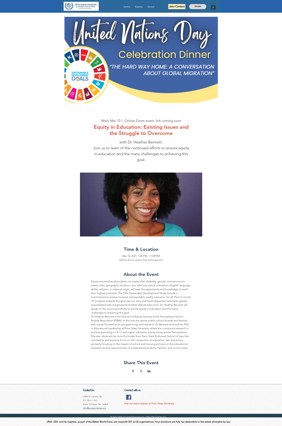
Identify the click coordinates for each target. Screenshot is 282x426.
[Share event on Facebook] (133, 371)
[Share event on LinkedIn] (149, 371)
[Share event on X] (141, 371)
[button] (213, 6)
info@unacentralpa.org (94, 408)
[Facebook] (128, 397)
